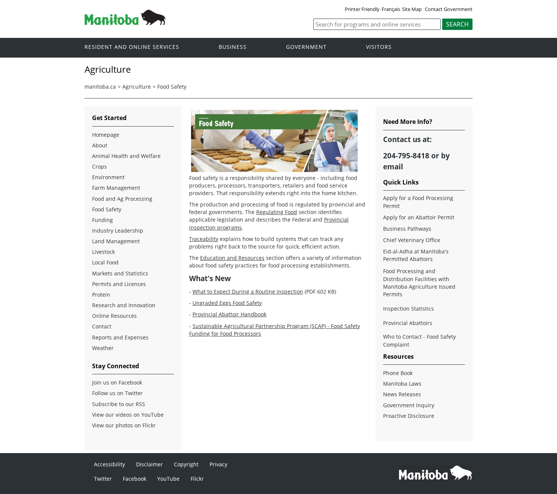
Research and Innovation (123, 305)
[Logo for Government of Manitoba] (125, 23)
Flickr (197, 478)
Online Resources (114, 315)
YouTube (168, 478)
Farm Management (116, 187)
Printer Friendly (362, 9)
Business (233, 47)
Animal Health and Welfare (126, 155)
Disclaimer (149, 464)
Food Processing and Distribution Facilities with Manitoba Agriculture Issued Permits (419, 282)
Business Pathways (407, 228)
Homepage (105, 134)
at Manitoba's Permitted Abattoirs (416, 255)
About (99, 145)
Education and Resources (232, 257)
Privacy (218, 464)
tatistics (408, 308)
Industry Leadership (117, 230)
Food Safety (171, 86)
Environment (108, 177)
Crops (99, 166)
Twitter (103, 478)
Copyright (186, 464)
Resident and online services (131, 47)
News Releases (402, 394)
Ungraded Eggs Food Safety (227, 302)
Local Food (105, 262)
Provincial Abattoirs (407, 323)
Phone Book (398, 373)
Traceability (203, 238)
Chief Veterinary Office (411, 240)
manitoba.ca (100, 86)
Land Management (116, 241)
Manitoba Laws (402, 383)
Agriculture (136, 86)
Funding (102, 220)
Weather (103, 348)
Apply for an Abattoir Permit (418, 217)
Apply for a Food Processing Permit (418, 201)
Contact (101, 326)
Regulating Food (276, 212)
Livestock (103, 251)
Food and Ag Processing (122, 198)
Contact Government (449, 9)
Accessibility (109, 464)
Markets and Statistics (120, 273)
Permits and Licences (119, 284)
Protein (101, 294)
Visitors (379, 47)
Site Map (412, 9)
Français (391, 9)
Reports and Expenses (120, 337)
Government (306, 47)
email (393, 166)
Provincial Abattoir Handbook (229, 314)
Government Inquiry (408, 405)
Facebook (134, 478)
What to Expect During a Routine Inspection (247, 291)
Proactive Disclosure (408, 415)
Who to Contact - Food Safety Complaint (419, 340)
